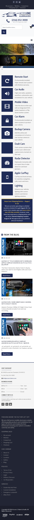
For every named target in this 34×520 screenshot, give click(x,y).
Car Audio (19, 89)
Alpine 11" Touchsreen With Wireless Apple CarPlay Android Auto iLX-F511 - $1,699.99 (17, 262)
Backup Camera (22, 129)
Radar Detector (22, 158)
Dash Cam (20, 143)
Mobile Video (21, 102)
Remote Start (21, 76)
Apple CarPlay (22, 173)
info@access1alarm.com (9, 378)
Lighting (19, 185)
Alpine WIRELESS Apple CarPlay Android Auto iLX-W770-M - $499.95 (15, 342)
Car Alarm (19, 116)
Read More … (7, 275)
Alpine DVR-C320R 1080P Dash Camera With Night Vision (16, 303)
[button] (3, 67)
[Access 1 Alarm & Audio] (17, 14)
